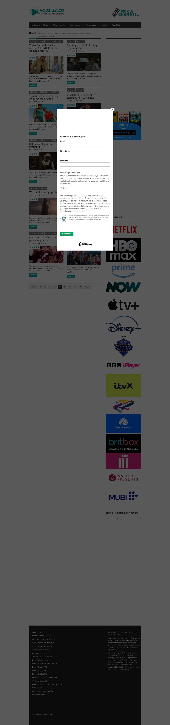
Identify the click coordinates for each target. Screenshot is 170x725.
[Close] (112, 109)
